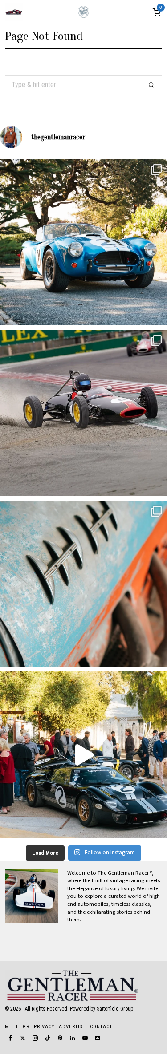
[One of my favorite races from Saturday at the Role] (83, 413)
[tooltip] (10, 1038)
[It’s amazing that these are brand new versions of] (83, 242)
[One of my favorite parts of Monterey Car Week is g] (83, 584)
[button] (151, 84)
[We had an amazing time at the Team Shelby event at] (83, 754)
